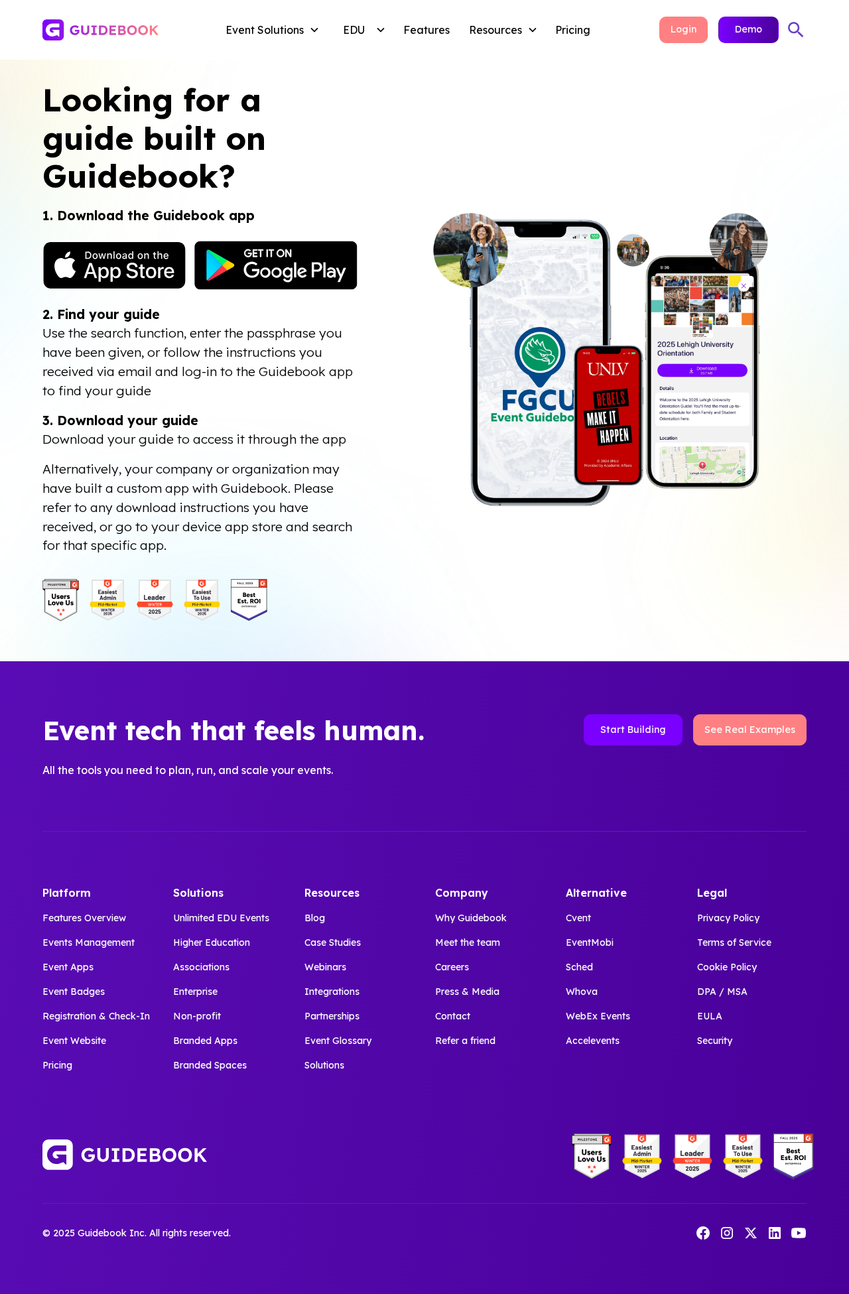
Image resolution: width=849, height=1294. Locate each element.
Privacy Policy (728, 918)
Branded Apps (205, 1041)
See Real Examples (749, 730)
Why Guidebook (471, 918)
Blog (314, 918)
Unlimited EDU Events (221, 918)
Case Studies (332, 942)
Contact (452, 1016)
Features (426, 29)
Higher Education (211, 942)
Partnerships (331, 1016)
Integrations (331, 992)
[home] (119, 29)
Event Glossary (337, 1041)
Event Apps (68, 967)
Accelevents (593, 1041)
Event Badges (73, 992)
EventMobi (590, 942)
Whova (582, 992)
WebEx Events (598, 1016)
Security (714, 1041)
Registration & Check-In (96, 1016)
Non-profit (197, 1016)
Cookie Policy (727, 967)
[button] (275, 30)
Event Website (74, 1041)
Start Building (633, 730)
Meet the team (467, 942)
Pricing (572, 29)
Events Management (88, 942)
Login (683, 29)
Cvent (578, 918)
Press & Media (467, 992)
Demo (748, 29)
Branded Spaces (210, 1065)
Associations (201, 967)
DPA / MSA (722, 992)
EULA (709, 1016)
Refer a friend (465, 1041)
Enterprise (195, 992)
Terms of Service (734, 942)
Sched (579, 967)
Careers (452, 967)
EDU (354, 29)
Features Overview (84, 918)
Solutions (324, 1065)
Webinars (325, 967)
